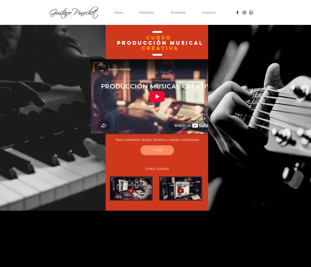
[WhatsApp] (251, 12)
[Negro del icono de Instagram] (244, 12)
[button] (153, 226)
